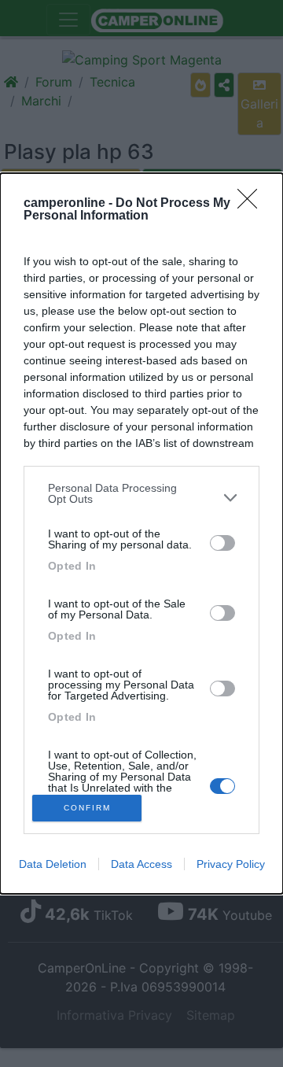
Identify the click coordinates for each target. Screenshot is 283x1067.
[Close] (252, 204)
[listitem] (141, 497)
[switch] (222, 543)
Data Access (141, 864)
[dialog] (141, 533)
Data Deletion (52, 864)
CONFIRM (87, 807)
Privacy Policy (231, 864)
